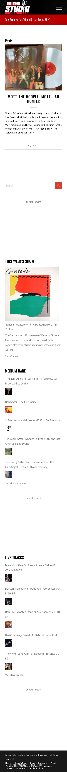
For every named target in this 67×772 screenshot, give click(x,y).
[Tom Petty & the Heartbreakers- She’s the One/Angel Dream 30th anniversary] (8, 474)
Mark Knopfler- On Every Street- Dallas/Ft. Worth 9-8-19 (30, 568)
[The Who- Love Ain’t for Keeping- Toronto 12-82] (8, 666)
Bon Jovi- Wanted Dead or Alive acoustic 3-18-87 (33, 614)
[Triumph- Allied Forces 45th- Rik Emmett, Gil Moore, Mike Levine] (8, 391)
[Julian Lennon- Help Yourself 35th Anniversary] (8, 428)
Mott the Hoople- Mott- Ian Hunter (33, 99)
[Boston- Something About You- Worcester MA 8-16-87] (8, 601)
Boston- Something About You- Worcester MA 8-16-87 (32, 591)
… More (9, 349)
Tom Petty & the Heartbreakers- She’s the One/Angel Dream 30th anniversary (29, 464)
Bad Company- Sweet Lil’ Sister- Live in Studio (32, 635)
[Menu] (57, 7)
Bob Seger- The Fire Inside (21, 401)
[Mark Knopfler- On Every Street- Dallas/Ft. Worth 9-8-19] (8, 578)
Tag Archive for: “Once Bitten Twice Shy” (27, 19)
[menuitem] (57, 7)
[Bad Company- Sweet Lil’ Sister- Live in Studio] (8, 643)
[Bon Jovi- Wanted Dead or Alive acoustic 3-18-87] (8, 624)
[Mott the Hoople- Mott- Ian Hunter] (33, 67)
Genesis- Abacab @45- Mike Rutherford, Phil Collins (31, 327)
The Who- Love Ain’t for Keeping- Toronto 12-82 (32, 656)
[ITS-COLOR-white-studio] (28, 7)
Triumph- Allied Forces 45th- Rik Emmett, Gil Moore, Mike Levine (31, 381)
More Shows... (12, 356)
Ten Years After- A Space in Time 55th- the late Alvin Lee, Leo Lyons (32, 441)
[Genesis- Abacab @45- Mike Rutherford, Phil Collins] (32, 294)
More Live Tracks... (14, 674)
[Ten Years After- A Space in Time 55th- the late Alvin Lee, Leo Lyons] (8, 451)
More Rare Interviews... (17, 483)
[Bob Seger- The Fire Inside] (8, 409)
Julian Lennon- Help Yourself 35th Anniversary (32, 420)
